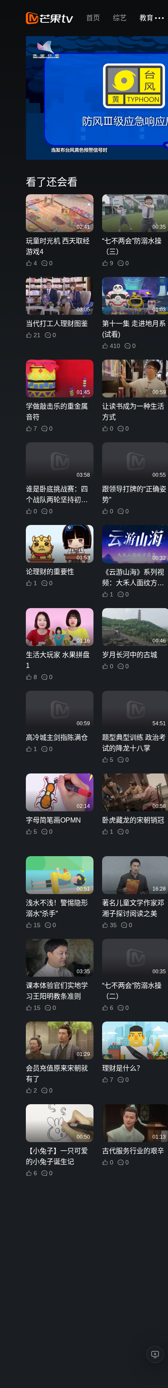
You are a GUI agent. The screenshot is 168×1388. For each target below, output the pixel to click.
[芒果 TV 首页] (49, 18)
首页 (93, 18)
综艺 (120, 18)
